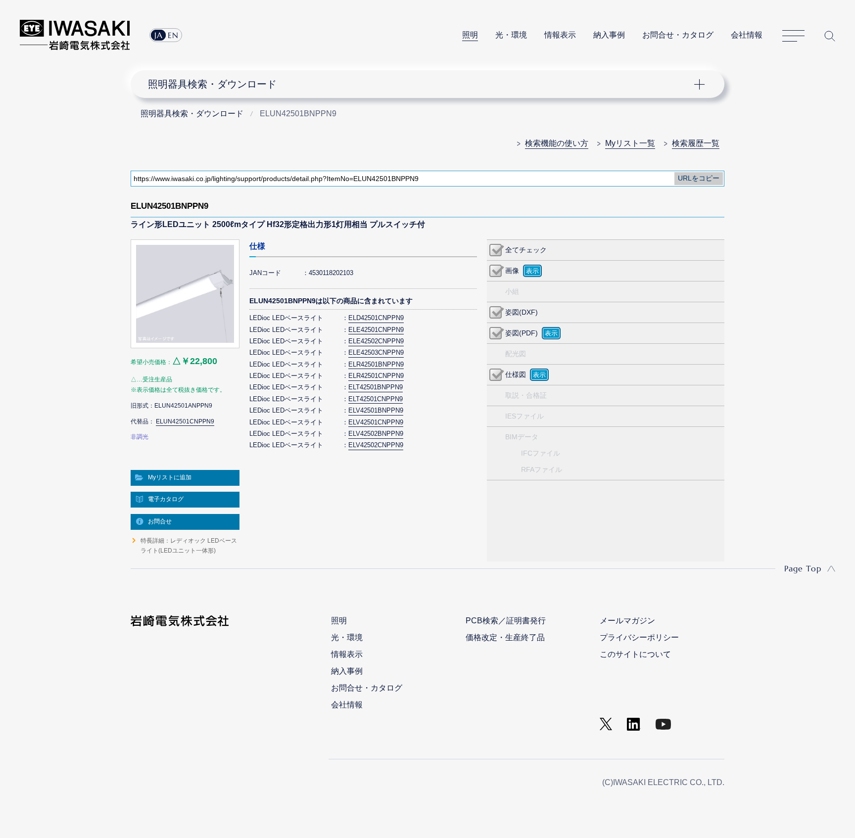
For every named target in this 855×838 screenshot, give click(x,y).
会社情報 (746, 35)
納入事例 (609, 35)
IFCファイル (540, 453)
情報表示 (560, 35)
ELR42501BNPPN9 (376, 364)
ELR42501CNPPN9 (376, 375)
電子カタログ (166, 499)
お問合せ (160, 521)
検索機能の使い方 (556, 143)
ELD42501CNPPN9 (376, 318)
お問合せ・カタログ (677, 35)
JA (158, 35)
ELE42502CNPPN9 (376, 341)
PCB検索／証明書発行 (506, 620)
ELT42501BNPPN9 (375, 387)
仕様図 (515, 374)
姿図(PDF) (521, 333)
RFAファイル (541, 469)
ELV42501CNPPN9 (375, 422)
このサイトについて (635, 654)
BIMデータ (521, 437)
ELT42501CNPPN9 (375, 399)
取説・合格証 (526, 395)
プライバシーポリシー (639, 637)
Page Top (802, 568)
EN (173, 35)
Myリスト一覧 (630, 143)
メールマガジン (627, 620)
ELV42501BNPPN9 (375, 410)
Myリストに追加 (169, 477)
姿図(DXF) (521, 312)
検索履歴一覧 (695, 143)
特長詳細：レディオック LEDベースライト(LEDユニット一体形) (189, 545)
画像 (512, 271)
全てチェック (526, 250)
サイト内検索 (829, 36)
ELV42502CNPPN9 (375, 445)
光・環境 (511, 35)
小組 (512, 291)
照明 (470, 35)
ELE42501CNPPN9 (376, 329)
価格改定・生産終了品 (505, 637)
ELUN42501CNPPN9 (185, 421)
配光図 (515, 354)
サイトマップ (793, 36)
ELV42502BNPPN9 (375, 433)
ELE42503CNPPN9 (376, 352)
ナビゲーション (422, 84)
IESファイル (524, 416)
